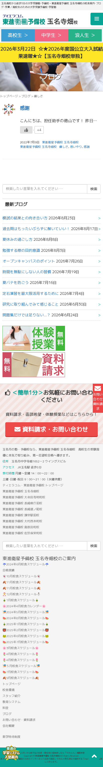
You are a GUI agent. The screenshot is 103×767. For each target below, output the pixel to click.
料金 (5, 708)
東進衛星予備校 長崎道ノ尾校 (22, 509)
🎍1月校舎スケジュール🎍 (20, 600)
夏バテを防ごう (15, 282)
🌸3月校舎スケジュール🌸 (20, 648)
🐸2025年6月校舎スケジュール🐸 (25, 636)
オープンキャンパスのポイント (28, 261)
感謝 (25, 107)
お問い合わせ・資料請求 (19, 720)
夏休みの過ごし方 (17, 239)
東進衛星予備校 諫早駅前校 (20, 515)
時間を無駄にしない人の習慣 (26, 271)
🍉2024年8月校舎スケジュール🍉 (25, 618)
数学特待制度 (11, 737)
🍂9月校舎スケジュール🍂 (20, 678)
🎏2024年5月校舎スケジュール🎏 (25, 612)
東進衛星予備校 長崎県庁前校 (22, 503)
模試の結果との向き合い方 (25, 218)
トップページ (9, 96)
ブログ (26, 96)
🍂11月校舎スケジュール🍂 (21, 582)
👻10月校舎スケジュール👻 (21, 576)
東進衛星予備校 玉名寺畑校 (38, 147)
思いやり (76, 147)
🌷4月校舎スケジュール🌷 (20, 654)
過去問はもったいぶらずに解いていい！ (36, 228)
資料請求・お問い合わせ (54, 429)
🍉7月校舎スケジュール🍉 (20, 672)
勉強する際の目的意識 (21, 250)
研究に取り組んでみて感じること (30, 304)
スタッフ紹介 (11, 696)
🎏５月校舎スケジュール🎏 (21, 666)
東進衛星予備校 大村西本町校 (22, 521)
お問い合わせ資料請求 (98, 401)
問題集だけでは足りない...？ (26, 315)
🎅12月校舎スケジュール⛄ (21, 594)
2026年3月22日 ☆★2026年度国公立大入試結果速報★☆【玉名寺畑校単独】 (51, 52)
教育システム (11, 702)
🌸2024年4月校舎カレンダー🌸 (24, 606)
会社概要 (8, 726)
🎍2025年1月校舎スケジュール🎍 (25, 624)
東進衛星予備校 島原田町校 (20, 527)
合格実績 (8, 570)
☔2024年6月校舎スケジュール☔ (25, 564)
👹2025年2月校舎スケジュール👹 (25, 630)
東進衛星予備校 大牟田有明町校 (23, 497)
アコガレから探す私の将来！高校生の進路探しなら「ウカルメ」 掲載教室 (51, 752)
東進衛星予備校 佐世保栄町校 (22, 533)
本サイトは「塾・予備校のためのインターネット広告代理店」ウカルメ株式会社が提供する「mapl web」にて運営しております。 (51, 760)
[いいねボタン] (26, 130)
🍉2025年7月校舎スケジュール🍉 (25, 642)
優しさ (63, 147)
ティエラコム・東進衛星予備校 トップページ (32, 485)
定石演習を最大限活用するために (30, 293)
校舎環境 (8, 690)
